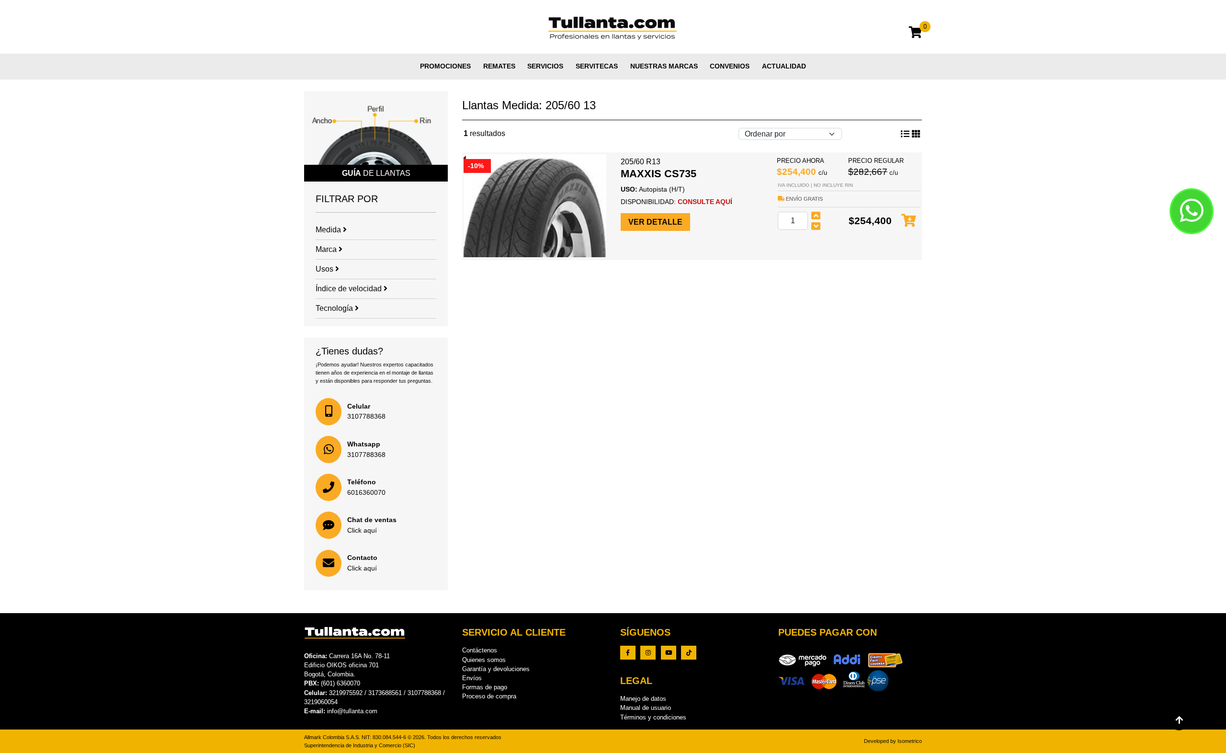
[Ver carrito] (915, 34)
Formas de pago (484, 687)
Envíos (472, 678)
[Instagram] (648, 653)
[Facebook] (628, 653)
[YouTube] (668, 653)
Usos (325, 269)
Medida (329, 230)
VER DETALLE (655, 222)
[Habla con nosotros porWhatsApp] (1191, 211)
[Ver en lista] (916, 134)
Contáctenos (479, 650)
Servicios (545, 66)
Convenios (729, 66)
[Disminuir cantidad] (816, 226)
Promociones (445, 66)
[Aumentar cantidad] (816, 215)
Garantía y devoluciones (496, 669)
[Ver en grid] (905, 134)
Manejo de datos (643, 698)
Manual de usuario (645, 707)
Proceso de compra (489, 696)
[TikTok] (688, 653)
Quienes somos (484, 659)
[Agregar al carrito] (908, 221)
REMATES (499, 66)
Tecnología (335, 308)
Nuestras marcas (664, 66)
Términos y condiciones (653, 717)
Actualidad (784, 66)
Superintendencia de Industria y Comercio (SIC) (359, 745)
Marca (327, 249)
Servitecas (597, 66)
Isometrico (909, 741)
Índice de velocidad (350, 289)
